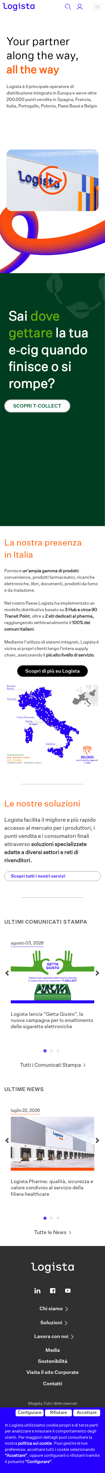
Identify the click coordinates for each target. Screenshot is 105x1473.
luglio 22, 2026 (25, 1111)
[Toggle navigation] (97, 6)
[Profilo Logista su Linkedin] (37, 1292)
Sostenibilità (52, 1361)
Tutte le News (50, 1232)
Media (53, 1350)
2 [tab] (52, 1052)
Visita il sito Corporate (52, 1372)
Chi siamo (51, 1308)
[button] (52, 180)
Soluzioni (51, 1322)
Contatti (52, 1383)
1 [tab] (46, 1052)
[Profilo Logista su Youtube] (68, 1292)
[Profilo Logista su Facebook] (53, 1292)
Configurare (29, 1413)
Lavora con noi (51, 1336)
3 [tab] (59, 1052)
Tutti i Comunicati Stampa (50, 1065)
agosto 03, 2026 (27, 943)
